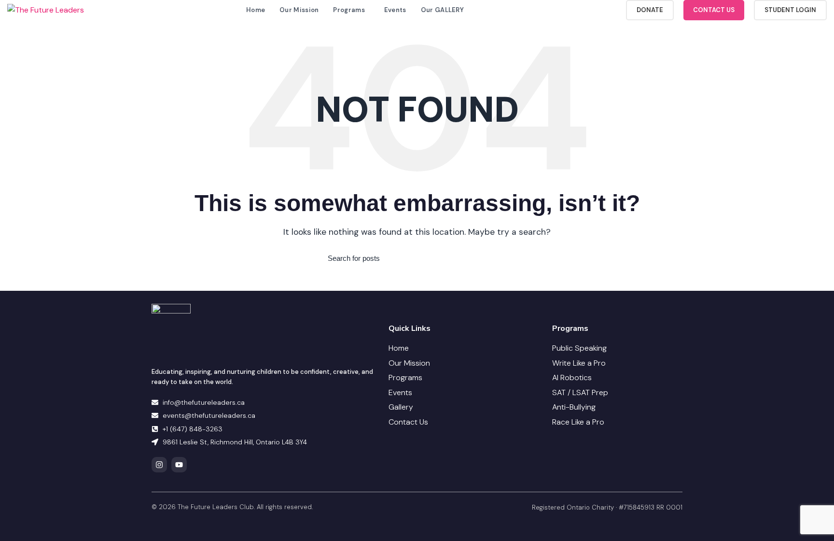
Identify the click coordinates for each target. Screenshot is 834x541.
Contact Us (714, 10)
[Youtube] (179, 464)
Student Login (790, 10)
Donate (650, 10)
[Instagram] (159, 464)
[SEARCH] (500, 258)
